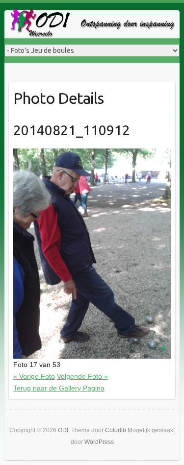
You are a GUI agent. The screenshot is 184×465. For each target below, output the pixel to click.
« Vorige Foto (34, 376)
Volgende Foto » (82, 376)
